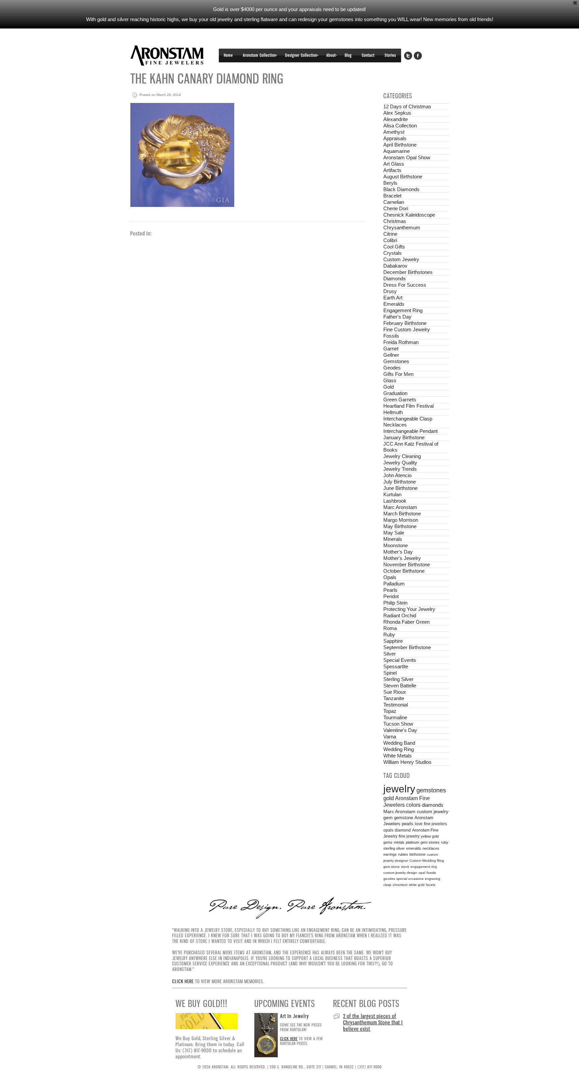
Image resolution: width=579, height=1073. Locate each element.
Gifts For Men (398, 374)
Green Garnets (399, 399)
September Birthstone (407, 647)
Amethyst (393, 132)
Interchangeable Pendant (410, 431)
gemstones (431, 790)
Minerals (392, 539)
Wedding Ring (398, 749)
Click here (183, 981)
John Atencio (397, 475)
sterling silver (394, 848)
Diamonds (394, 278)
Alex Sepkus (397, 113)
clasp (387, 885)
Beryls (390, 183)
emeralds (413, 848)
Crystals (392, 253)
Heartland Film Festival (408, 406)
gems (387, 842)
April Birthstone (399, 145)
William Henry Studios (407, 762)
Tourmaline (395, 717)
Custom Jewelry (401, 259)
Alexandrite (395, 119)
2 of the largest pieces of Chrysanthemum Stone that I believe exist (373, 1022)
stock (405, 866)
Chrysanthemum (401, 227)
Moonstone (395, 545)
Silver (389, 654)
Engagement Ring (403, 310)
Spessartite (395, 666)
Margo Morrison (400, 520)
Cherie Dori (395, 208)
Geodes (392, 368)
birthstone (417, 854)
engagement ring (423, 866)
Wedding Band (399, 743)
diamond (403, 830)
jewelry (399, 788)
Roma (390, 628)
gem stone (391, 866)
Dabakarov (395, 266)
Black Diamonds (401, 189)
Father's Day (397, 317)
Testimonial (395, 705)
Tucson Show (398, 724)
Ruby (389, 634)
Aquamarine (396, 151)
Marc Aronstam (400, 507)
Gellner (391, 355)
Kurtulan (392, 494)
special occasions (410, 879)
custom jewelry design (400, 872)
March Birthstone (402, 513)
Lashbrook (394, 501)
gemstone (403, 817)
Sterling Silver (398, 679)
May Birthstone (399, 526)
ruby (444, 842)
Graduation (395, 393)
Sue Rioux (394, 692)
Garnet (390, 348)
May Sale (393, 532)
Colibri (390, 240)
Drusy (390, 291)
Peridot (391, 596)
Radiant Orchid (399, 615)
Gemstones (396, 361)
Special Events (399, 660)
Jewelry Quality (400, 462)
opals (388, 830)
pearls (407, 824)
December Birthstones (408, 272)
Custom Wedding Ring (426, 860)
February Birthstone (405, 323)
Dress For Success (404, 285)
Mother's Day (398, 552)
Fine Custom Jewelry (406, 329)
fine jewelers (435, 824)
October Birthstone (404, 571)
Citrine (390, 234)
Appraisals (394, 138)
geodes (389, 879)
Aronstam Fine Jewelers (167, 55)
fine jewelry (409, 836)
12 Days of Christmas (407, 106)
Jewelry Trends (400, 469)
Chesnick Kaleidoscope (409, 215)
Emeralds (393, 304)
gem (388, 817)
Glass (389, 380)
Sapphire (393, 641)
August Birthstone (402, 176)
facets (430, 885)
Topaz (389, 711)
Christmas (394, 221)
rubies (403, 854)
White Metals (397, 755)
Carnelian (393, 202)
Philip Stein (395, 603)
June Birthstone (400, 488)
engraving (432, 879)
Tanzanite (393, 698)
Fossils (391, 336)
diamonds (432, 805)
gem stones (430, 842)
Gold (388, 387)
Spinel (390, 673)
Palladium (394, 583)
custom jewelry (432, 811)
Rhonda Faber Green (406, 622)
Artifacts (392, 170)
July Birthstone (399, 482)
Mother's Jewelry (402, 558)
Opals (389, 577)
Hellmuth (393, 412)
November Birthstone (406, 564)
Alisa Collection (400, 125)
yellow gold (430, 836)
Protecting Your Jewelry (409, 609)
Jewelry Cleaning (402, 456)
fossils (431, 872)
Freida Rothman (401, 342)
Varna (389, 736)
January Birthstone (404, 437)
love (419, 824)
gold (388, 798)
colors (413, 805)
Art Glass (393, 164)
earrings (390, 854)
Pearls (390, 590)
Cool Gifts (394, 246)
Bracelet (392, 196)
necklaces (431, 848)
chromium (400, 885)
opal (422, 872)
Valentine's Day (400, 730)
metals (399, 842)
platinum (412, 842)
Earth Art (392, 297)
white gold (417, 885)
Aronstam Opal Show (406, 157)
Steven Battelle (399, 685)
